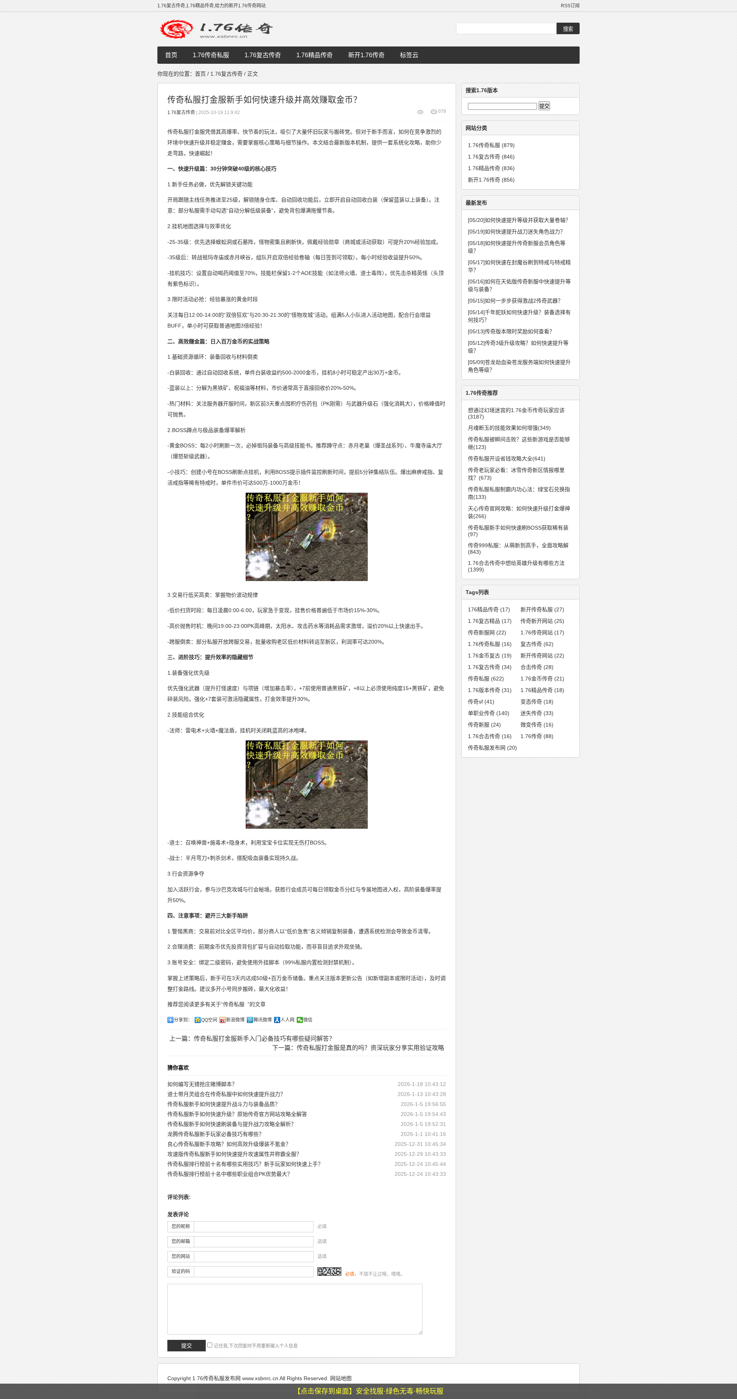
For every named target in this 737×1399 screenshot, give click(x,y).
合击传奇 (537, 667)
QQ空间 (209, 1020)
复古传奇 (537, 644)
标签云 (409, 55)
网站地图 (341, 1378)
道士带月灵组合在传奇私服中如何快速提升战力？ (226, 1094)
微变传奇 (537, 725)
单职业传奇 (488, 713)
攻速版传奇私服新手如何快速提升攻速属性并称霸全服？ (234, 1154)
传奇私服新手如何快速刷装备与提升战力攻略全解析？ (231, 1124)
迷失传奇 (537, 713)
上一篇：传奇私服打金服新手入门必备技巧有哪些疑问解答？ (252, 1038)
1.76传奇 (537, 736)
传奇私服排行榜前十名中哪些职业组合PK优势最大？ (229, 1174)
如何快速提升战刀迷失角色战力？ (516, 231)
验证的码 (181, 1271)
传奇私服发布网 (492, 748)
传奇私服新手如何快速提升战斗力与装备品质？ (223, 1104)
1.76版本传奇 (490, 690)
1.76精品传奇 (314, 55)
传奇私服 (234, 1004)
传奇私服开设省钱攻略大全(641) (506, 458)
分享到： (183, 1020)
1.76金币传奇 (542, 678)
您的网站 (181, 1256)
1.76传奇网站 (542, 632)
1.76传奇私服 (211, 55)
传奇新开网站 (542, 621)
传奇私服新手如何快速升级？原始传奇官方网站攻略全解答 (237, 1114)
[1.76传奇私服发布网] (218, 29)
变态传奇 (537, 702)
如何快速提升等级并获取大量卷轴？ (519, 220)
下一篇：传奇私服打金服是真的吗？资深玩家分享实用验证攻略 (358, 1048)
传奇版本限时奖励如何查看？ (511, 331)
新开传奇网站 (542, 655)
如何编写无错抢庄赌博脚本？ (202, 1084)
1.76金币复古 (490, 655)
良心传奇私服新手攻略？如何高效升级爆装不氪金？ (229, 1144)
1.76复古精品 (490, 621)
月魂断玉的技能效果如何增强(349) (509, 428)
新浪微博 (235, 1020)
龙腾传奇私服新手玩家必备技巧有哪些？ (215, 1134)
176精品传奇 (489, 609)
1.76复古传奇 (263, 55)
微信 (307, 1020)
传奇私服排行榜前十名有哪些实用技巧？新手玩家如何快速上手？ (245, 1164)
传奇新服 (484, 725)
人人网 (287, 1020)
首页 (171, 55)
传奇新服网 (487, 632)
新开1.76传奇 (366, 55)
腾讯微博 (262, 1020)
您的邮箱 (181, 1241)
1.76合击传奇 (490, 736)
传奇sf (481, 702)
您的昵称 (181, 1226)
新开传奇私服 (542, 609)
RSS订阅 (570, 5)
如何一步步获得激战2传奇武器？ (515, 301)
